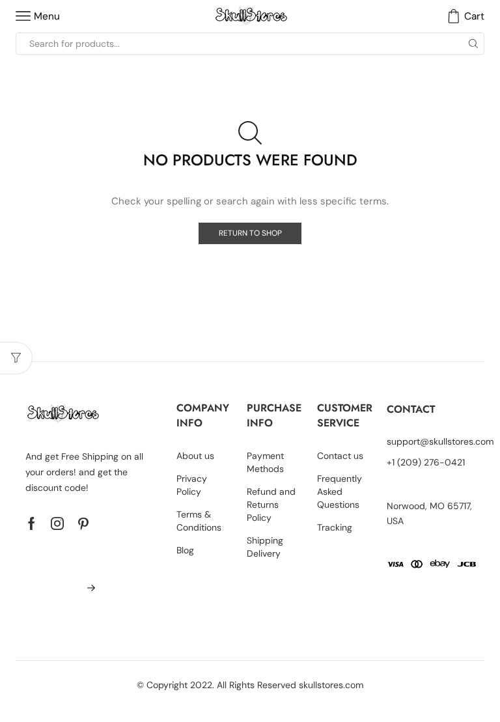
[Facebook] (31, 523)
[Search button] (473, 43)
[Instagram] (57, 523)
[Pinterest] (83, 523)
